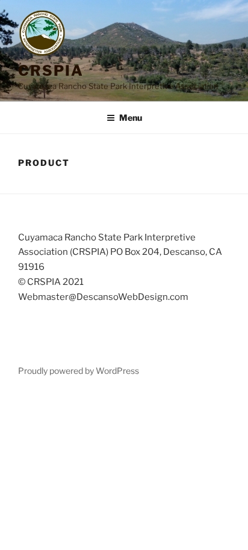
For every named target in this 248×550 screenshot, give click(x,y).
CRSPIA (51, 70)
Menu (130, 117)
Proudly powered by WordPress (78, 370)
